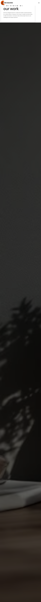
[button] (39, 3)
